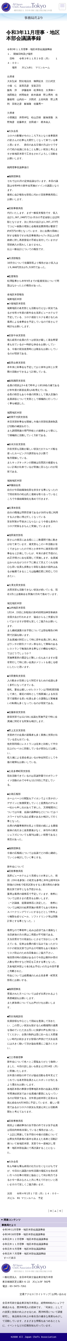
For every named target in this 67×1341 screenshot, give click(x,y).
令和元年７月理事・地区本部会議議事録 (24, 1253)
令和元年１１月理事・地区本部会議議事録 (25, 1244)
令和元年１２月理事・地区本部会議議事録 (25, 1239)
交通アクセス (27, 1294)
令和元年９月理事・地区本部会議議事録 (24, 1248)
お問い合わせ (59, 1294)
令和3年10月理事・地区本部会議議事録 (23, 1234)
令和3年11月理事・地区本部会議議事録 (23, 1229)
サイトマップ (43, 1294)
